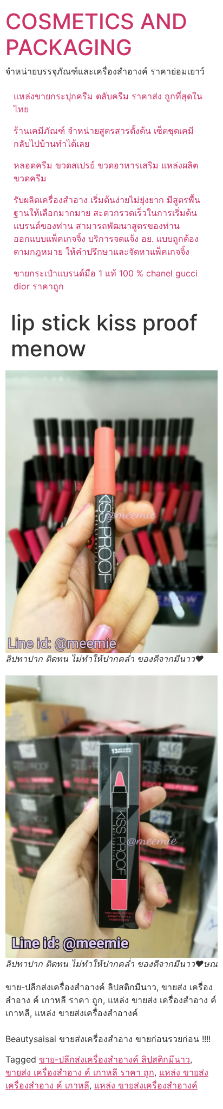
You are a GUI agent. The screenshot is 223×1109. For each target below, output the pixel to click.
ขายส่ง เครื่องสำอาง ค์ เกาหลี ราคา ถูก (79, 1072)
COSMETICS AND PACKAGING (96, 34)
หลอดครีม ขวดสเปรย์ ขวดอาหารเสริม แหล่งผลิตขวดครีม (106, 172)
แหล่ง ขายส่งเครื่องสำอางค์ (146, 1085)
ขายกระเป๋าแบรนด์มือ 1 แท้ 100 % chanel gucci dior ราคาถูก (106, 280)
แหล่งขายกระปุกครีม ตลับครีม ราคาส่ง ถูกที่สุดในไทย (108, 102)
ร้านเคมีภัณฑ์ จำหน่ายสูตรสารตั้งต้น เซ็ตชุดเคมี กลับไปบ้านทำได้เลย (104, 137)
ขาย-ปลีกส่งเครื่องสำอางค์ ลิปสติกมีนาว (114, 1059)
